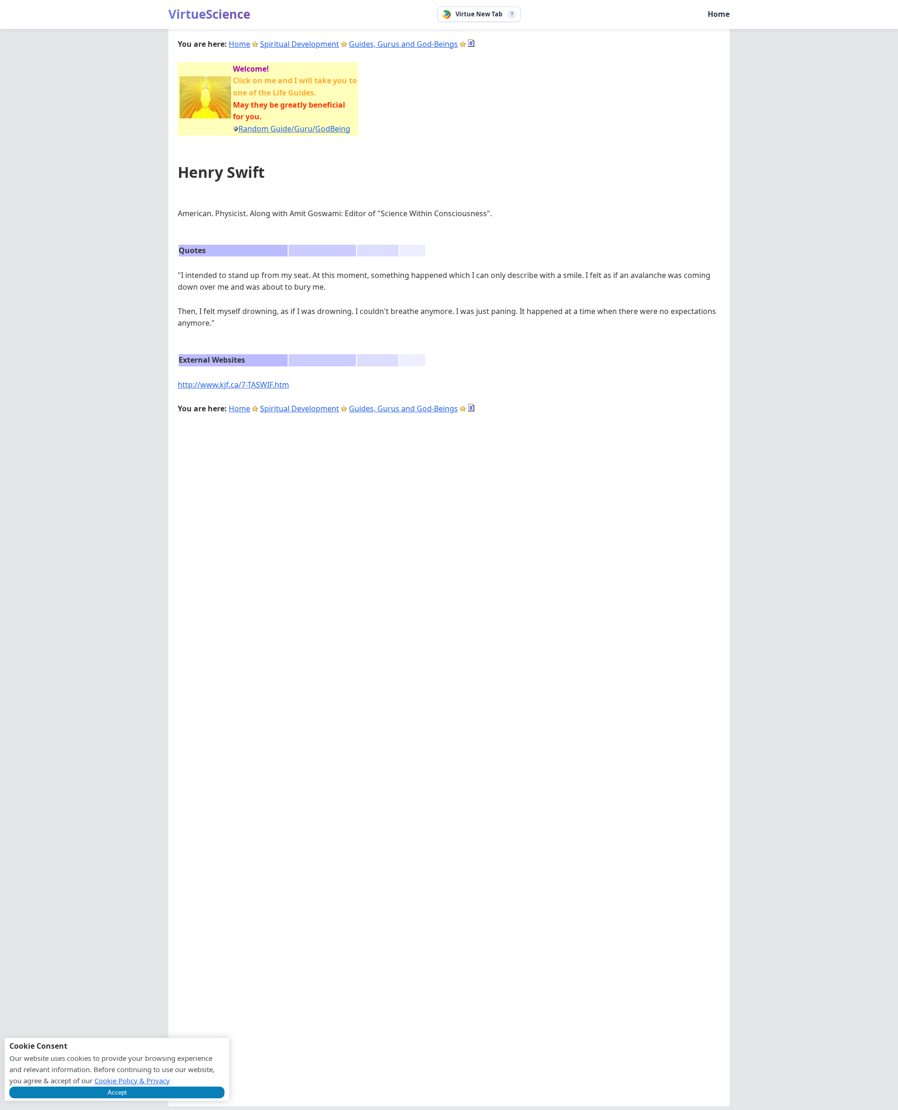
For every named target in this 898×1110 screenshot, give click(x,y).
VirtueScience (209, 14)
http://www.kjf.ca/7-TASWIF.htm (233, 385)
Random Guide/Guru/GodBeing (294, 129)
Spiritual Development (299, 44)
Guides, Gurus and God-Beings (403, 44)
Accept (117, 1092)
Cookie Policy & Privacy (132, 1080)
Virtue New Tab (479, 14)
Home (719, 14)
